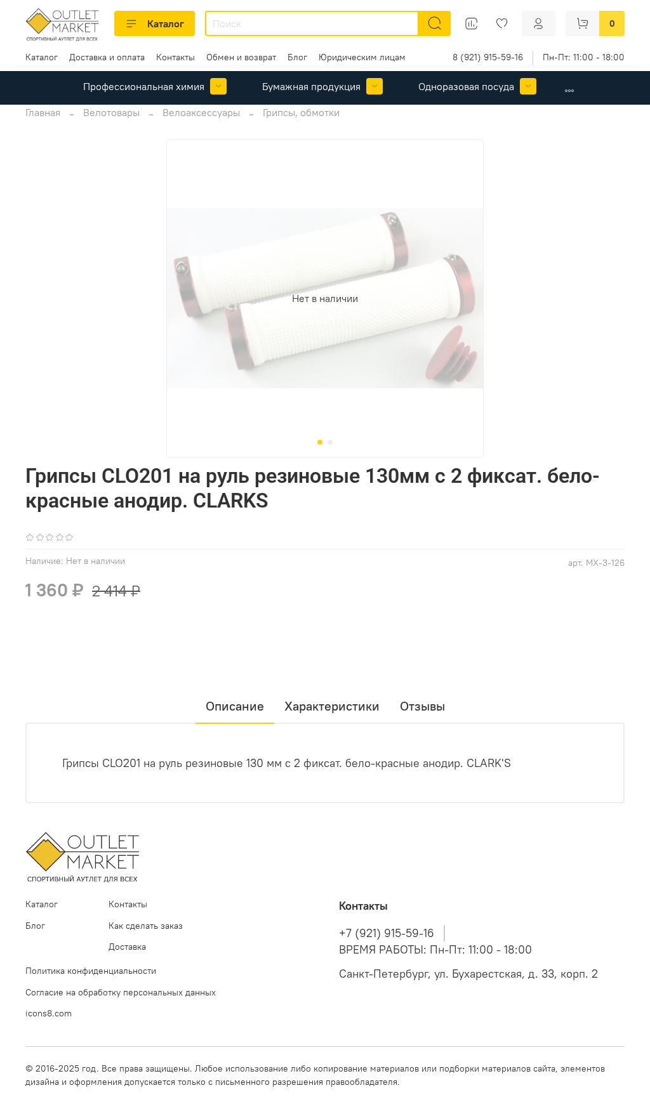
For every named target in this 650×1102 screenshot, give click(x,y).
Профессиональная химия (143, 86)
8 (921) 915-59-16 (488, 57)
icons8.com (48, 1013)
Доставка (127, 946)
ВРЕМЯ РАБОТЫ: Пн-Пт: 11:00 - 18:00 (435, 950)
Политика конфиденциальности (90, 970)
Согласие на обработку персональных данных (120, 992)
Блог (297, 57)
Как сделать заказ (146, 925)
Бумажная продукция (311, 86)
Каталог (165, 23)
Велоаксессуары (201, 112)
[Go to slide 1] (319, 442)
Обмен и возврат (241, 57)
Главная (42, 112)
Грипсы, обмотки (301, 112)
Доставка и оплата (107, 57)
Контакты (175, 57)
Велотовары (111, 112)
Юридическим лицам (362, 57)
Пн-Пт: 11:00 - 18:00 (584, 57)
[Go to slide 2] (330, 442)
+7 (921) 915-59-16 (386, 933)
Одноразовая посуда (466, 86)
